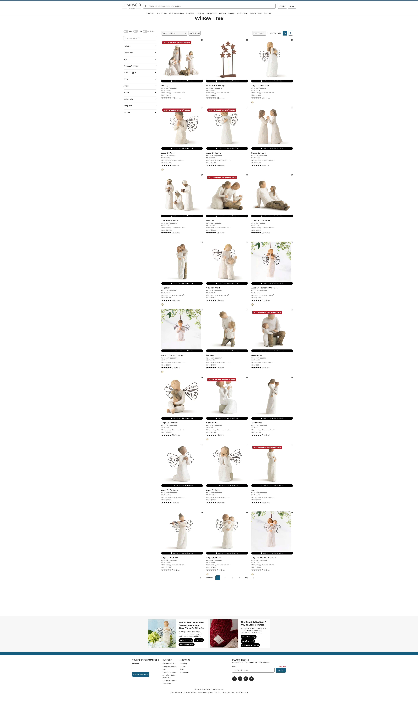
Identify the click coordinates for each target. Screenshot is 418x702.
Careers (183, 666)
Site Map (217, 692)
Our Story (183, 663)
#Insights (199, 640)
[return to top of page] (414, 698)
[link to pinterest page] (240, 678)
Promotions (167, 683)
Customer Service (169, 663)
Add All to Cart (195, 33)
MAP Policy (167, 678)
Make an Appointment (140, 674)
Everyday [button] (200, 13)
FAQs (164, 669)
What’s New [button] (162, 13)
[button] (292, 6)
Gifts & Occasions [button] (176, 13)
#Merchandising (186, 644)
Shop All (267, 13)
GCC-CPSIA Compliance (205, 692)
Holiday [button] (231, 13)
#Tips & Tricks (186, 640)
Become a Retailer (169, 681)
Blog (182, 669)
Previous (209, 578)
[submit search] (145, 6)
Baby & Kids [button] (212, 13)
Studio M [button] (190, 13)
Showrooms (184, 672)
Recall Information (169, 672)
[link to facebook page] (246, 678)
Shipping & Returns (169, 666)
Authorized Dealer (169, 675)
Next (246, 578)
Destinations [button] (242, 13)
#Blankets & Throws (250, 645)
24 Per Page (258, 33)
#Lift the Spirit (248, 641)
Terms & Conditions (189, 692)
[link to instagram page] (234, 678)
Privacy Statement (176, 692)
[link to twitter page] (251, 678)
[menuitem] (200, 577)
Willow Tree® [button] (256, 13)
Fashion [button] (222, 13)
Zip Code (135, 663)
